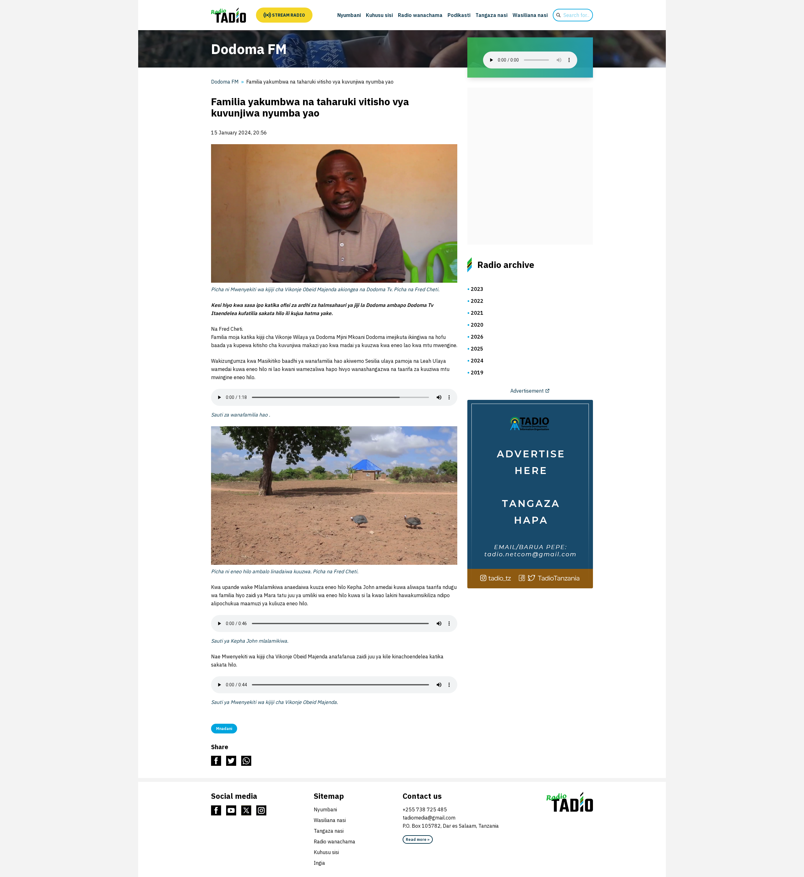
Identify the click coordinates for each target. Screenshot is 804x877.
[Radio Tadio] (569, 802)
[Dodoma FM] (228, 15)
